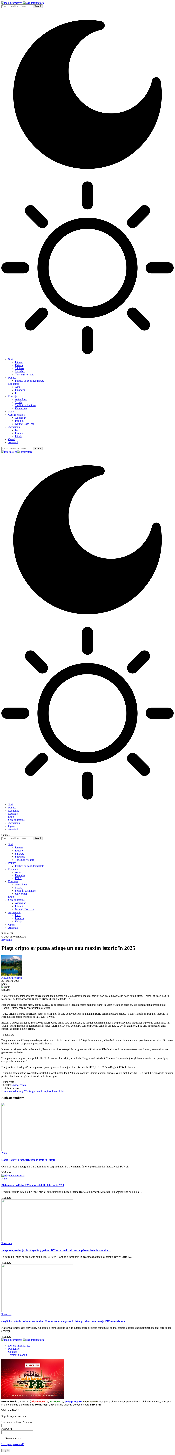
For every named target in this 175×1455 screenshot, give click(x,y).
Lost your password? (12, 1444)
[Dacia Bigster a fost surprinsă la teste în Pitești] (37, 1149)
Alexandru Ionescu (11, 977)
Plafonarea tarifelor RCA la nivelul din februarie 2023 (32, 1185)
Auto (4, 1153)
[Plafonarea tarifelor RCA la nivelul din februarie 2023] (12, 1175)
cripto (23, 1084)
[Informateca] (16, 451)
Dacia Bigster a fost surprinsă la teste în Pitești (28, 1159)
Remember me (13, 1438)
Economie (6, 939)
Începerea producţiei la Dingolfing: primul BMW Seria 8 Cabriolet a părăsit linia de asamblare (56, 1250)
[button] (51, 1091)
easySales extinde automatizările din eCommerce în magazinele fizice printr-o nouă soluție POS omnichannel (63, 1321)
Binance (15, 1084)
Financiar (6, 1314)
